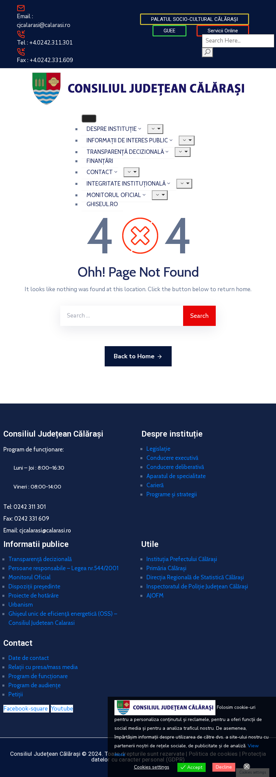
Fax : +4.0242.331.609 (45, 60)
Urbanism (20, 604)
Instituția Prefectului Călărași (181, 559)
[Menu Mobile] (88, 118)
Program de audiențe (34, 685)
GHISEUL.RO (102, 204)
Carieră (155, 485)
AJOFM (155, 595)
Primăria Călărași (166, 568)
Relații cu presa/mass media (43, 667)
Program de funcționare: (33, 449)
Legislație (158, 448)
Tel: (24, 506)
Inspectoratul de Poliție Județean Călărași (197, 586)
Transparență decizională (40, 559)
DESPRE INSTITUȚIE (112, 129)
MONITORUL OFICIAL (114, 195)
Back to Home (134, 356)
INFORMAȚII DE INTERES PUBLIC (127, 140)
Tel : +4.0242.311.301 (45, 43)
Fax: (26, 518)
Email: (37, 530)
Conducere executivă (172, 457)
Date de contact (28, 658)
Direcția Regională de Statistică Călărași (195, 577)
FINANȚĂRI (100, 161)
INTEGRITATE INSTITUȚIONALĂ (126, 183)
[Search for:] (121, 316)
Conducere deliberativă (175, 467)
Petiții (15, 694)
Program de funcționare (38, 676)
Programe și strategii (171, 494)
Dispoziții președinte (34, 586)
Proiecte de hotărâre (33, 595)
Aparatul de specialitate (176, 476)
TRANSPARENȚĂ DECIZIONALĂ (125, 151)
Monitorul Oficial (29, 577)
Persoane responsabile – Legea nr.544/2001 (63, 568)
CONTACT (100, 172)
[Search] (207, 52)
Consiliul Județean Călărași (53, 434)
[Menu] (155, 129)
